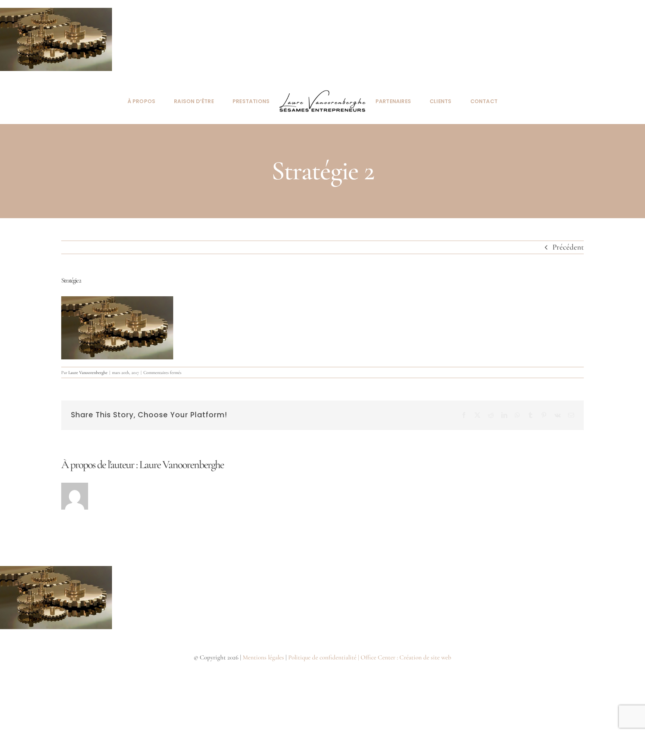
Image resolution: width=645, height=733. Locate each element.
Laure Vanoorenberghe (88, 372)
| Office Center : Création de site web (404, 657)
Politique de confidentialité (322, 657)
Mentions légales (263, 657)
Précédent (568, 247)
